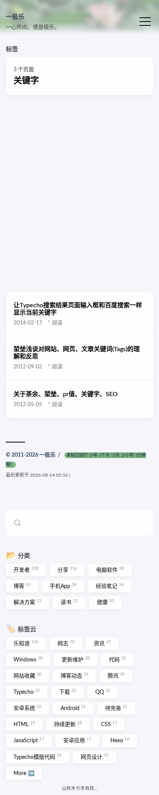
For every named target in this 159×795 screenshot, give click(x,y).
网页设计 (94, 756)
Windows (28, 659)
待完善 (116, 708)
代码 (117, 659)
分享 (67, 570)
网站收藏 (27, 676)
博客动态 (74, 676)
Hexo (119, 740)
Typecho (27, 692)
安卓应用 (77, 740)
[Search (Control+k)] (79, 523)
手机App (63, 586)
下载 (67, 692)
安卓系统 (27, 708)
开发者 (26, 570)
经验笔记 (109, 586)
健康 (105, 602)
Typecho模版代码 (37, 756)
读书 (69, 602)
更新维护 (76, 659)
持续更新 (68, 724)
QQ (102, 692)
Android (73, 708)
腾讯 (116, 676)
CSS (109, 724)
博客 (22, 586)
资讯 (102, 643)
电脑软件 (110, 570)
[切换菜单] (145, 20)
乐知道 (26, 643)
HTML (24, 724)
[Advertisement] (79, 193)
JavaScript (29, 740)
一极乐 (15, 17)
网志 (66, 643)
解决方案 (27, 602)
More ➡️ (24, 773)
